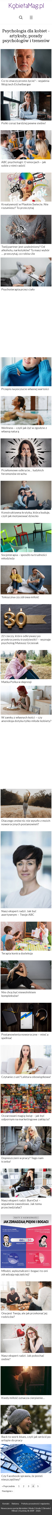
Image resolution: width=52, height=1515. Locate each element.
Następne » (7, 1491)
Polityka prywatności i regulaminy (35, 1504)
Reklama (15, 1504)
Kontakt (5, 1504)
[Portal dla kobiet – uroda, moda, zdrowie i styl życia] (26, 6)
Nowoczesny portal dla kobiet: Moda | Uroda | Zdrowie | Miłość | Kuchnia (26, 1509)
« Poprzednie (8, 1486)
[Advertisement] (26, 325)
